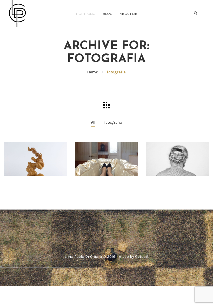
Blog (107, 14)
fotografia (113, 122)
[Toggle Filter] (106, 105)
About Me (128, 14)
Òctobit (142, 256)
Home (92, 72)
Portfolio (86, 14)
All (93, 122)
